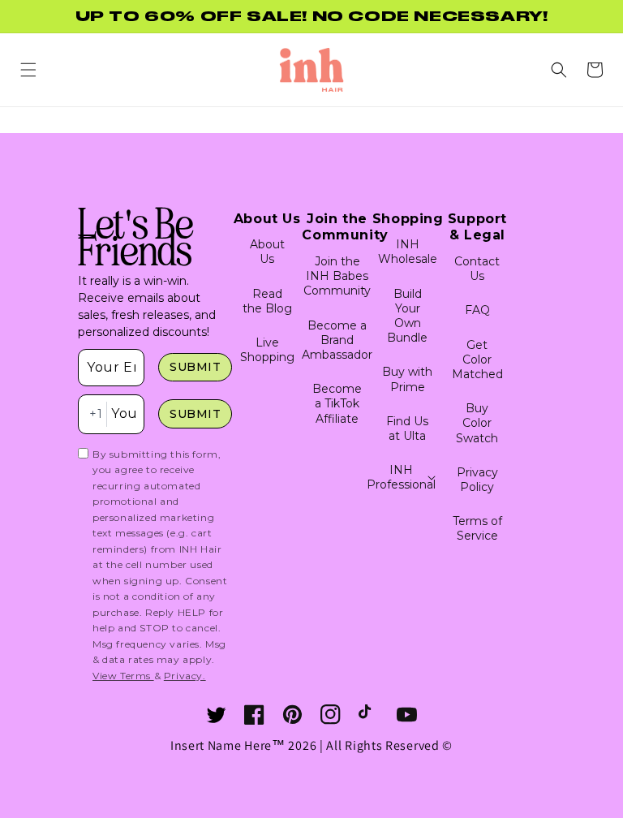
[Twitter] (216, 714)
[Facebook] (254, 714)
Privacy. (185, 676)
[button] (28, 70)
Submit (195, 367)
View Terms (123, 676)
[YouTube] (407, 714)
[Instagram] (330, 714)
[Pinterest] (292, 714)
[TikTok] (369, 714)
